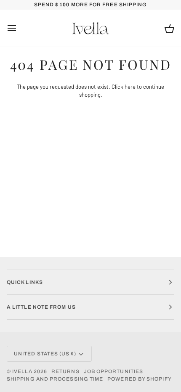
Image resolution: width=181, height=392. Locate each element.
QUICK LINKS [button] (25, 282)
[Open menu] (19, 28)
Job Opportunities (113, 371)
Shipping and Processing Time (55, 379)
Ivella (22, 371)
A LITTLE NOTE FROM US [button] (41, 307)
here (130, 86)
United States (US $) (45, 354)
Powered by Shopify (139, 379)
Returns (65, 371)
